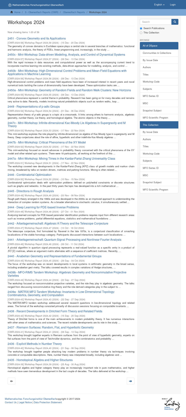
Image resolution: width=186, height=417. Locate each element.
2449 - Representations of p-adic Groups (34, 106)
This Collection (151, 32)
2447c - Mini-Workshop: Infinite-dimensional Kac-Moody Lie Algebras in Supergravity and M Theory (67, 124)
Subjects (147, 89)
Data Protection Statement (48, 402)
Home (17, 12)
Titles (146, 74)
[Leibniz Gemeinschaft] (171, 404)
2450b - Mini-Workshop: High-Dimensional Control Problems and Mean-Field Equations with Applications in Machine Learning (67, 72)
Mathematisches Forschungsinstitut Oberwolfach (30, 398)
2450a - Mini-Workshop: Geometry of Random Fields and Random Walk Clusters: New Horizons (69, 90)
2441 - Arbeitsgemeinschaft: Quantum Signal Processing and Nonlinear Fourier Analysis (64, 239)
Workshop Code (151, 81)
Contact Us (11, 402)
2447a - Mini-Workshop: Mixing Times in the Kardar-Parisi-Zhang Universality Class (61, 158)
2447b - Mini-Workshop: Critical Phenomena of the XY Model (47, 142)
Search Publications (154, 28)
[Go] (174, 22)
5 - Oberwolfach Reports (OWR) (41, 12)
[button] (159, 4)
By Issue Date (150, 60)
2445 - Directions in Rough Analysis (31, 191)
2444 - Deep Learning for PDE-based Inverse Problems (43, 207)
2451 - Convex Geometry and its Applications (37, 38)
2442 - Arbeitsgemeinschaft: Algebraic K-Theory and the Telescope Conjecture (58, 223)
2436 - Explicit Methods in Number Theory (35, 344)
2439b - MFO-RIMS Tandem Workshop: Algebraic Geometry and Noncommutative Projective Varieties (67, 274)
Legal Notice (25, 402)
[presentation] (35, 114)
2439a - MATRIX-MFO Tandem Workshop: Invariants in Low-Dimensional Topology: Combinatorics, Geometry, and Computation (61, 293)
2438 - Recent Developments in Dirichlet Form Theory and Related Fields (55, 311)
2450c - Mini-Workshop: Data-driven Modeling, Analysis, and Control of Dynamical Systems (66, 54)
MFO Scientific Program (155, 117)
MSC (145, 103)
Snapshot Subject (152, 110)
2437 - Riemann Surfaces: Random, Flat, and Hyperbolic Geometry (51, 327)
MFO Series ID (151, 96)
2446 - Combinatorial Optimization (30, 175)
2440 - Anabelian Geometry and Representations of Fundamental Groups (55, 256)
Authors (147, 67)
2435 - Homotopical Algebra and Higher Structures (40, 360)
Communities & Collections (157, 53)
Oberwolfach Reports (74, 12)
